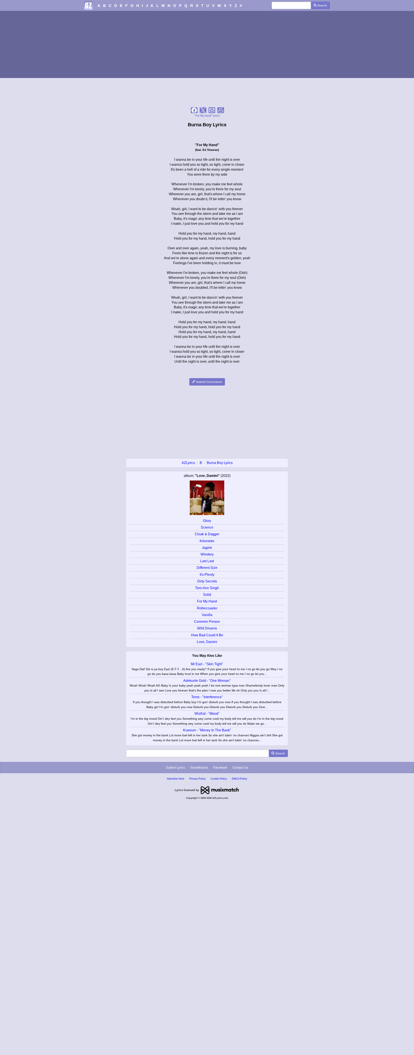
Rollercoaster (207, 608)
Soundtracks (199, 767)
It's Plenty (207, 574)
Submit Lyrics (175, 767)
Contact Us (240, 767)
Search (322, 5)
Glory (207, 521)
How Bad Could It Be (207, 635)
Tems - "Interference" (207, 697)
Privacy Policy (197, 778)
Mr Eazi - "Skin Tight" (207, 664)
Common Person (207, 621)
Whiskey (207, 554)
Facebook (220, 767)
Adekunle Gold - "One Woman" (207, 680)
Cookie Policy (219, 778)
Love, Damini (207, 642)
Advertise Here (175, 778)
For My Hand (207, 601)
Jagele (207, 547)
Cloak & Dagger (207, 534)
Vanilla (207, 615)
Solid (207, 594)
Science (207, 527)
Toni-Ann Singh (207, 588)
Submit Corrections (208, 382)
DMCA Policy (239, 778)
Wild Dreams (207, 628)
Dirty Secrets (207, 581)
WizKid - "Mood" (207, 713)
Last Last (207, 561)
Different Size (207, 568)
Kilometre (207, 541)
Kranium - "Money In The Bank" (207, 730)
